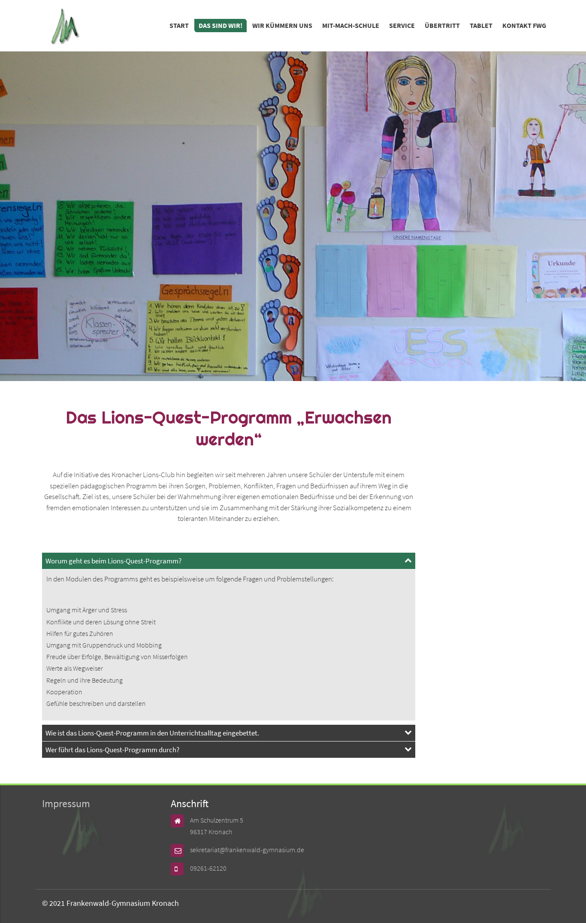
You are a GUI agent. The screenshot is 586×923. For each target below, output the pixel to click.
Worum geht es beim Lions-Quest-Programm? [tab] (113, 561)
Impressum (66, 803)
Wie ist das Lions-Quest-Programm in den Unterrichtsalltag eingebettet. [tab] (152, 733)
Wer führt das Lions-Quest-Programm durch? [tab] (112, 749)
